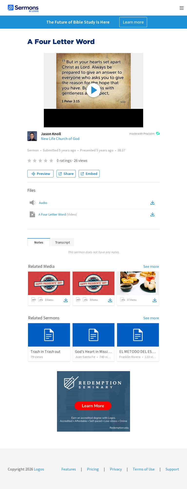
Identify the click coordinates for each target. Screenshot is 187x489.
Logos (38, 469)
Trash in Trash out (45, 351)
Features (68, 469)
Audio (43, 203)
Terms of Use (144, 469)
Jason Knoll (51, 133)
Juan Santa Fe (85, 357)
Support (172, 469)
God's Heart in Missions (94, 351)
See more (151, 266)
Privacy (116, 469)
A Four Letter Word (57, 214)
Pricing (93, 469)
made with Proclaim (142, 133)
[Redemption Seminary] (93, 401)
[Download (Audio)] (153, 202)
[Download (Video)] (153, 214)
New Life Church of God (60, 138)
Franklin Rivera (129, 357)
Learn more (133, 22)
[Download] (66, 300)
